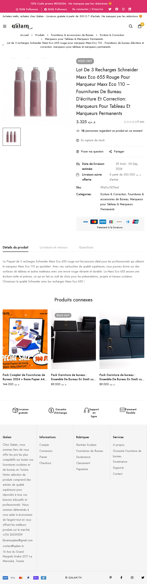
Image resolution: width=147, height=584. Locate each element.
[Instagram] (123, 9)
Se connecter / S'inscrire (87, 9)
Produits (39, 35)
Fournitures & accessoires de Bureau (72, 35)
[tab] (15, 248)
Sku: (79, 187)
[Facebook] (116, 9)
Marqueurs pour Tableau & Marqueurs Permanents (74, 39)
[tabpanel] (73, 271)
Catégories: (83, 194)
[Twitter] (109, 9)
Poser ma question (92, 151)
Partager (119, 151)
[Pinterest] (110, 577)
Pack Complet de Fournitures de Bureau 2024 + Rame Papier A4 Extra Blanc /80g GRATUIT (24, 379)
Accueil (24, 35)
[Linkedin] (130, 9)
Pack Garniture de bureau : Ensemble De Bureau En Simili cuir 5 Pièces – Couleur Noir (73, 379)
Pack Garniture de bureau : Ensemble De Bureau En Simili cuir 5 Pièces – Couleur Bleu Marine (121, 379)
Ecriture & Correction (112, 35)
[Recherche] (130, 26)
